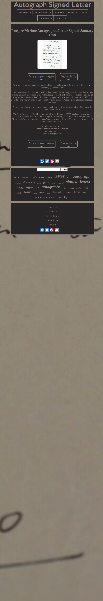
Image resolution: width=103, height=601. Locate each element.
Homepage (52, 207)
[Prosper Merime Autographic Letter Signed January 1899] (52, 54)
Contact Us (52, 211)
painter (49, 178)
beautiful (58, 192)
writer (41, 177)
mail (69, 192)
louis (27, 192)
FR (54, 225)
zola (35, 177)
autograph (81, 176)
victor (17, 177)
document (29, 182)
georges (48, 193)
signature (32, 187)
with (86, 188)
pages (65, 188)
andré (78, 188)
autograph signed (45, 197)
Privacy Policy (52, 216)
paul (46, 182)
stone (41, 192)
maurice (54, 183)
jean (35, 193)
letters (85, 182)
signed (71, 181)
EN (50, 225)
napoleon (18, 183)
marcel (61, 183)
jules (39, 183)
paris (85, 192)
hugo (68, 178)
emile (19, 193)
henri (20, 187)
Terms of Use (52, 220)
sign (66, 197)
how (77, 192)
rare (59, 197)
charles (26, 177)
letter (59, 176)
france (72, 188)
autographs (51, 187)
